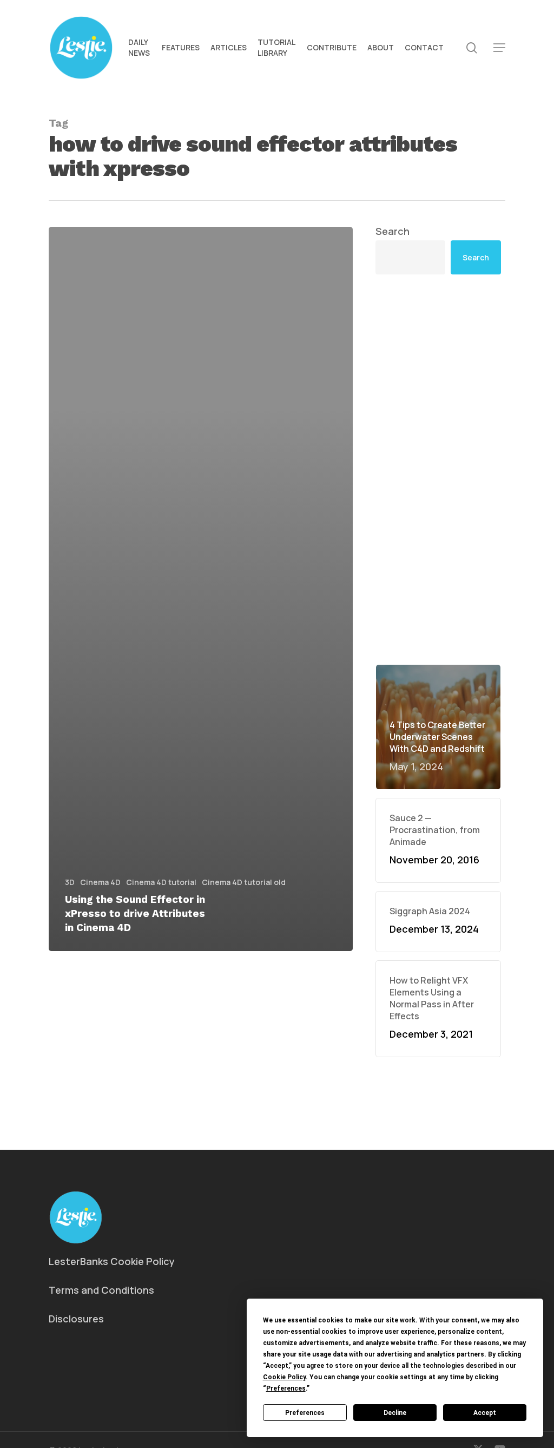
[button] (499, 48)
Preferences (305, 1413)
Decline (395, 1413)
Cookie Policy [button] (284, 1377)
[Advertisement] (438, 469)
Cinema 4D (100, 882)
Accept (484, 1413)
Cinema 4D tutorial (161, 882)
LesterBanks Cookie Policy (112, 1261)
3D (70, 882)
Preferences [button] (286, 1388)
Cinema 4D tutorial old (244, 882)
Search (392, 231)
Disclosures (76, 1318)
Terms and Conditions (101, 1289)
